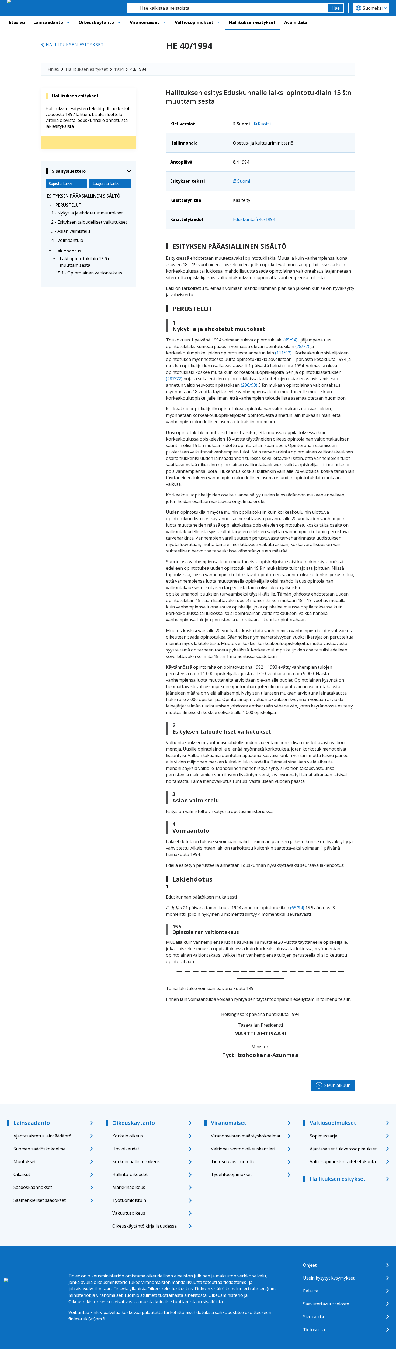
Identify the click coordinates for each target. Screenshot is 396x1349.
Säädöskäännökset (32, 1187)
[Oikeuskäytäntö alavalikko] (119, 22)
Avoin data (296, 22)
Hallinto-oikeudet (130, 1174)
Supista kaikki (60, 183)
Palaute (310, 1291)
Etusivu (17, 22)
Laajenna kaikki (106, 183)
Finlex (53, 69)
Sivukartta (313, 1317)
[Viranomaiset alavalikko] (164, 22)
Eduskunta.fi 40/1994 (254, 219)
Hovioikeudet (125, 1149)
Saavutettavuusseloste (326, 1304)
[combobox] (227, 8)
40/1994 (138, 69)
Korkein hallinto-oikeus (136, 1161)
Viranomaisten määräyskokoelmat (245, 1136)
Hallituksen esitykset (252, 22)
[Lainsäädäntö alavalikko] (68, 22)
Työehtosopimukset (231, 1174)
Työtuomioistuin (129, 1200)
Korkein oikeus (127, 1136)
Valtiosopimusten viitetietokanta (343, 1161)
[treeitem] (88, 196)
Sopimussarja (323, 1136)
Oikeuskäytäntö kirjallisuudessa (144, 1226)
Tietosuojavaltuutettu (233, 1161)
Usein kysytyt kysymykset (329, 1278)
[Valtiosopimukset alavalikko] (218, 22)
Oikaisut (21, 1174)
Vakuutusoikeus (128, 1213)
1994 (119, 69)
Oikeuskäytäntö (96, 22)
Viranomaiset (144, 22)
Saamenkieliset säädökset (39, 1200)
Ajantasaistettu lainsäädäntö (42, 1136)
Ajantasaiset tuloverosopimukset (343, 1149)
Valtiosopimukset (194, 22)
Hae (336, 8)
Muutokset (24, 1161)
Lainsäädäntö (48, 22)
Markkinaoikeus (128, 1187)
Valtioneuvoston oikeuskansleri (243, 1149)
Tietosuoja (314, 1330)
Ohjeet (310, 1265)
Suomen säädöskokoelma (39, 1149)
